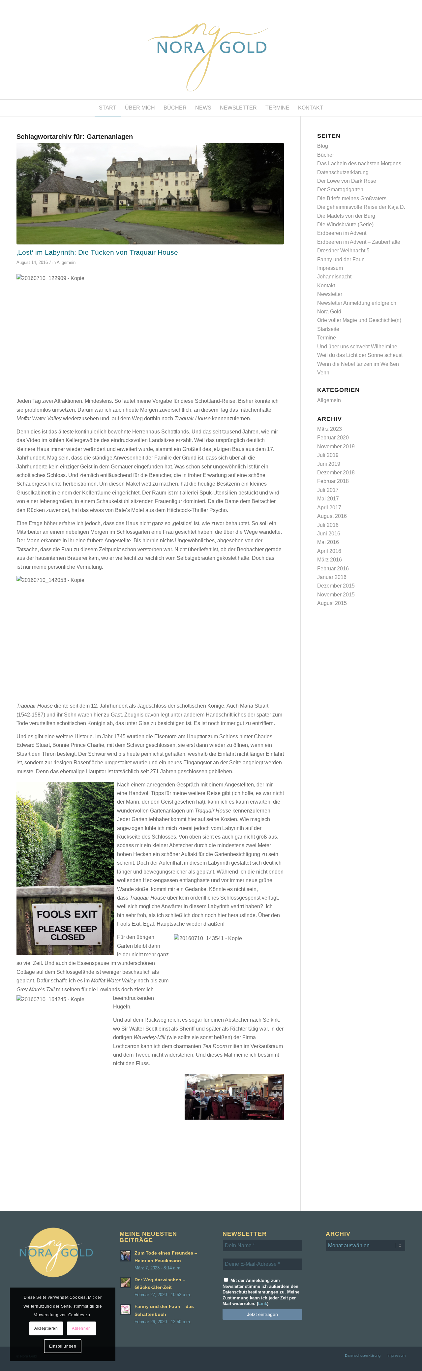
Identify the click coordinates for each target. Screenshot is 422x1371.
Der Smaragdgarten (340, 189)
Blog (322, 146)
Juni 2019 (328, 464)
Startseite (328, 329)
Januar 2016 (332, 577)
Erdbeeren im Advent (341, 233)
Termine (326, 337)
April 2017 (329, 507)
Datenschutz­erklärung (343, 172)
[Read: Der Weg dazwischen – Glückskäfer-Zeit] (126, 1283)
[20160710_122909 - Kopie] (150, 193)
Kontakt (326, 285)
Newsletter (329, 294)
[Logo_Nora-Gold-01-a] (211, 49)
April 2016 (329, 551)
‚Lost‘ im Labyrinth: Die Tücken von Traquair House (97, 252)
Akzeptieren (46, 1328)
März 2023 (329, 429)
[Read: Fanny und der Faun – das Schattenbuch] (126, 1309)
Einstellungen (62, 1346)
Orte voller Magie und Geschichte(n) (359, 320)
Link (262, 1303)
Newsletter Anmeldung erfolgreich (356, 303)
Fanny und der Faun (341, 259)
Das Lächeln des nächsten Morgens (359, 163)
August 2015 (332, 603)
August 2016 (332, 516)
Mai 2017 (328, 498)
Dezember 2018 (336, 472)
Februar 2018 (333, 481)
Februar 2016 (333, 568)
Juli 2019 (328, 455)
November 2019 (336, 446)
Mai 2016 (328, 542)
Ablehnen (81, 1328)
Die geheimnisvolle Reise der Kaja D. (361, 207)
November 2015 (336, 594)
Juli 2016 (328, 525)
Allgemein (66, 262)
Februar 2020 (333, 437)
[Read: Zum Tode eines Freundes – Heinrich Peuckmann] (126, 1256)
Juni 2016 (328, 533)
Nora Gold (329, 311)
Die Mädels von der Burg (346, 216)
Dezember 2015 (336, 586)
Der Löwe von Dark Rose (346, 181)
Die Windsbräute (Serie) (345, 224)
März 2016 (329, 559)
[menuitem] (108, 108)
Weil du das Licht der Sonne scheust (360, 355)
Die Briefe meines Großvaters (351, 198)
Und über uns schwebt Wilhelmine (357, 346)
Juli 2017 (328, 490)
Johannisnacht (334, 276)
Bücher (325, 155)
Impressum (330, 268)
